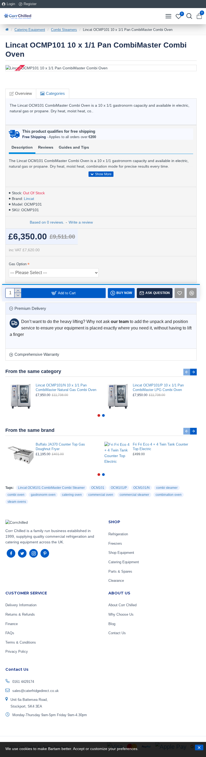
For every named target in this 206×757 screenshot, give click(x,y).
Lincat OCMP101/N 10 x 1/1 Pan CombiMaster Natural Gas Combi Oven (66, 387)
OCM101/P (119, 488)
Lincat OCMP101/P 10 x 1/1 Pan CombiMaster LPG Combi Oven (158, 387)
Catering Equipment (29, 30)
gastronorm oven (43, 495)
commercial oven (100, 495)
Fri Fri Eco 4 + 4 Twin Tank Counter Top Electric (160, 446)
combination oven (169, 495)
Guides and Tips (74, 147)
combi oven (16, 495)
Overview (23, 93)
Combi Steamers (64, 30)
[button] (186, 372)
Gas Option (18, 264)
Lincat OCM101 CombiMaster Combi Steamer (51, 488)
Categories (55, 93)
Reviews (45, 147)
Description (22, 147)
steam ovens (17, 502)
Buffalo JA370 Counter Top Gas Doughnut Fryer (60, 446)
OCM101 (97, 488)
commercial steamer (134, 495)
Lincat (29, 198)
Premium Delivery (30, 308)
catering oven (72, 495)
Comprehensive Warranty (36, 354)
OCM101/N (141, 488)
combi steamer (167, 488)
